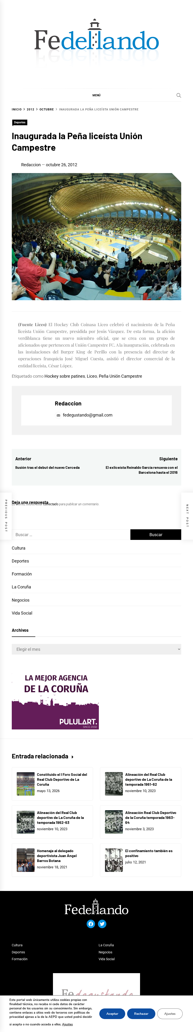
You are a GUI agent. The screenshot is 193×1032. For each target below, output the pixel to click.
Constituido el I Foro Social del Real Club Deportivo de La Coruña (62, 779)
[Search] (179, 95)
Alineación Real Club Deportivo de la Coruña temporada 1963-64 (150, 817)
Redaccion (31, 164)
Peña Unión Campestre (120, 376)
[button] (96, 95)
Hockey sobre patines (64, 376)
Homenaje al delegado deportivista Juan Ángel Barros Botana (57, 855)
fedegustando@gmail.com (88, 415)
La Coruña (21, 586)
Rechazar (141, 1014)
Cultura (18, 548)
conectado (50, 504)
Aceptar (112, 1014)
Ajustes (67, 1024)
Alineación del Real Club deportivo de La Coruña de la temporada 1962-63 (60, 817)
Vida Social (22, 613)
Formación (22, 573)
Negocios (20, 600)
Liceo (92, 376)
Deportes (19, 122)
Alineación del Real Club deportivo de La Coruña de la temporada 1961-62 (148, 779)
